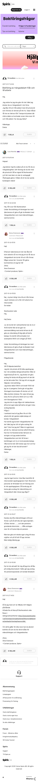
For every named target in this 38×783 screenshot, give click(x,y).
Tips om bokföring (8, 31)
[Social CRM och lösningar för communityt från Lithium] (30, 778)
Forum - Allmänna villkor (10, 733)
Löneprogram (7, 694)
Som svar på (16, 198)
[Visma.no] (8, 4)
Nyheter (21, 31)
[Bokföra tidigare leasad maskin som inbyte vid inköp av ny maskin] (31, 143)
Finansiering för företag (10, 701)
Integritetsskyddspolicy (10, 736)
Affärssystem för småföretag (12, 698)
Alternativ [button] (30, 38)
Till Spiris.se (6, 754)
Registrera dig (16, 10)
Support (5, 751)
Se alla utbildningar (9, 722)
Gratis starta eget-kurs (10, 715)
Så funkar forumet (9, 740)
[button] (34, 78)
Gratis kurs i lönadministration (12, 719)
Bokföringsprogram (9, 691)
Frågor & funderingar (27, 26)
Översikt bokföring (8, 26)
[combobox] (19, 46)
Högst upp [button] (3, 777)
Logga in (27, 10)
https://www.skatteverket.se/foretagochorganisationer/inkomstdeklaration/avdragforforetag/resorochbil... (19, 618)
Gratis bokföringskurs (9, 712)
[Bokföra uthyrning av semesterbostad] (34, 143)
